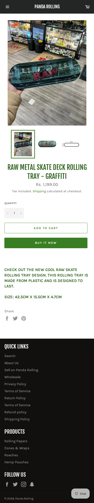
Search (10, 356)
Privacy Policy (15, 384)
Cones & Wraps (16, 448)
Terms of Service (17, 391)
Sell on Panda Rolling (21, 370)
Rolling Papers (15, 441)
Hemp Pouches (16, 462)
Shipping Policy (17, 419)
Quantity (10, 203)
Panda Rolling (47, 6)
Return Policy (15, 398)
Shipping (39, 191)
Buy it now (46, 243)
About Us (11, 363)
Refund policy (15, 412)
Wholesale (12, 377)
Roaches (11, 455)
